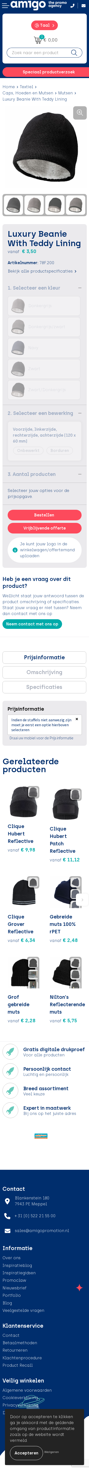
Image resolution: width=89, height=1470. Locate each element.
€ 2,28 (22, 1020)
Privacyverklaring (20, 1405)
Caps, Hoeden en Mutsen (27, 93)
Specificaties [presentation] (44, 687)
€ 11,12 (65, 860)
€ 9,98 (21, 850)
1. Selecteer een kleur (34, 288)
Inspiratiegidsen (19, 1273)
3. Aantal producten (32, 474)
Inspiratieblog (17, 1265)
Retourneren (14, 1350)
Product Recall (17, 1365)
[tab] (44, 657)
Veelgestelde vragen (23, 1310)
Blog (7, 1303)
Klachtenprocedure (22, 1358)
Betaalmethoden (19, 1343)
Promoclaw (14, 1280)
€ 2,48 (64, 940)
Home (8, 87)
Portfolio (11, 1295)
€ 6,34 (21, 940)
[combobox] (37, 53)
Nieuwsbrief (14, 1288)
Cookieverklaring (20, 1397)
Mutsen (65, 93)
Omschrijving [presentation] (44, 672)
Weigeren (51, 1452)
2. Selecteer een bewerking (40, 413)
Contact (11, 1335)
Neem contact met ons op (32, 624)
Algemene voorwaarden (27, 1390)
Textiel (26, 87)
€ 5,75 (63, 1020)
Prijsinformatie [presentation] (44, 657)
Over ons (11, 1258)
